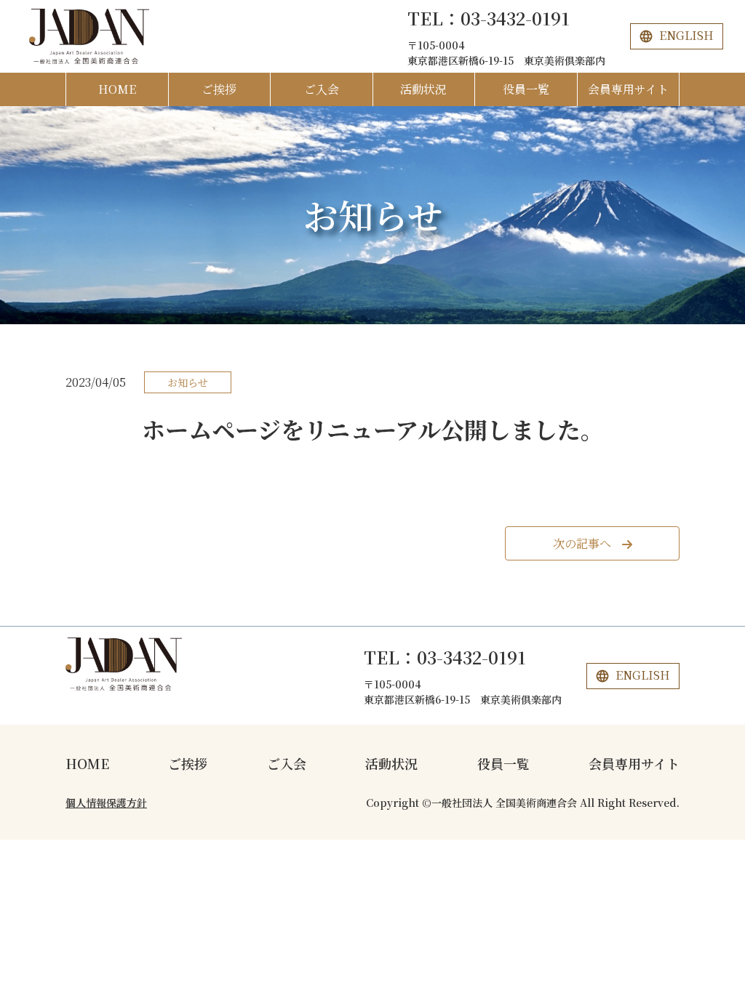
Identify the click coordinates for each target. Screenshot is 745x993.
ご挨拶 (219, 89)
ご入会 (321, 89)
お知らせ (372, 215)
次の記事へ (582, 543)
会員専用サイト (628, 89)
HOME (117, 89)
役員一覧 (526, 89)
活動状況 (423, 89)
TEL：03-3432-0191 (488, 18)
